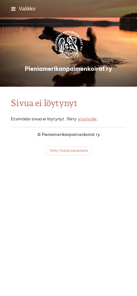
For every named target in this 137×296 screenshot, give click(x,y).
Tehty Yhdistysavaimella (68, 151)
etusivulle (87, 118)
